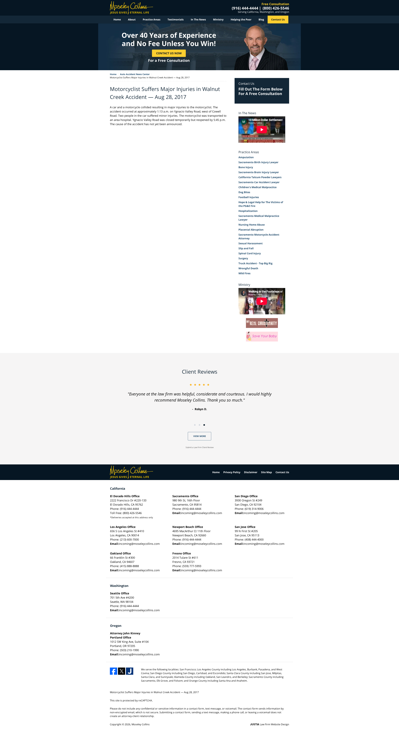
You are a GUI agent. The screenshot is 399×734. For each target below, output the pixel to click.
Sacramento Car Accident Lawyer (258, 182)
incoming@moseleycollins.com (201, 513)
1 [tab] (194, 425)
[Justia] (129, 671)
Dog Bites (244, 192)
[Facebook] (113, 671)
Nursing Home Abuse (251, 224)
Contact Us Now (169, 53)
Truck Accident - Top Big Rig (255, 263)
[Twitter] (121, 671)
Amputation (246, 157)
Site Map (266, 472)
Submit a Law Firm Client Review (200, 447)
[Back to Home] (131, 8)
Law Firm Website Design (269, 724)
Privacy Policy (231, 472)
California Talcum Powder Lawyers (259, 177)
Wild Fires (244, 273)
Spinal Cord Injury (249, 253)
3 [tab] (204, 425)
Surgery (243, 258)
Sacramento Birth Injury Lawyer (258, 162)
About (132, 19)
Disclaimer (250, 472)
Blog (261, 19)
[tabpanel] (199, 396)
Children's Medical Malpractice (257, 187)
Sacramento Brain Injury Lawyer (258, 172)
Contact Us (278, 19)
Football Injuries (248, 197)
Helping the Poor (241, 19)
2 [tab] (199, 425)
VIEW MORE (199, 436)
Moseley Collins (141, 724)
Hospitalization (248, 211)
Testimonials (176, 19)
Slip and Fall (246, 248)
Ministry (218, 19)
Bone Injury (245, 167)
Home (117, 19)
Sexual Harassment (250, 243)
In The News (198, 19)
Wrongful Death (248, 268)
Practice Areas (151, 19)
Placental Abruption (251, 229)
